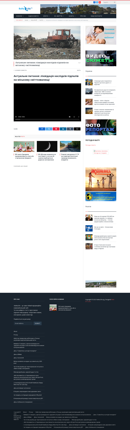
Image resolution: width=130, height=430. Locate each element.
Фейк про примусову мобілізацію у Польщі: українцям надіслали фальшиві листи (27, 339)
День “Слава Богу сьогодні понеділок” (25, 351)
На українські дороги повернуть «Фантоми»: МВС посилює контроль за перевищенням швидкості (104, 92)
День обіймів (18, 354)
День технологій (19, 358)
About (15, 331)
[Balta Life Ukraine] (25, 9)
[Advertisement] (100, 265)
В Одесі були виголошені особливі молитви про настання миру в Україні (104, 246)
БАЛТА (79, 70)
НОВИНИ (19, 16)
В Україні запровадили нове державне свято (27, 391)
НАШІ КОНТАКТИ (96, 16)
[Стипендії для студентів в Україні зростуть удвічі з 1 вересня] (89, 82)
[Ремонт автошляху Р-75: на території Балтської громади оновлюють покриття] (70, 146)
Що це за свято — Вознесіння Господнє (103, 228)
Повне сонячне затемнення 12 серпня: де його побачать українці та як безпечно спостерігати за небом (104, 112)
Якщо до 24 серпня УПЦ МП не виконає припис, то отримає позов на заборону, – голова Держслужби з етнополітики (104, 219)
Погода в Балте (90, 145)
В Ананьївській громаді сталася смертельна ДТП (28, 398)
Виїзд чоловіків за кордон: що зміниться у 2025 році (61, 417)
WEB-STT (16, 419)
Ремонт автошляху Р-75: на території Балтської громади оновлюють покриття (70, 157)
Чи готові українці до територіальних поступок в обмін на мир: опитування (28, 367)
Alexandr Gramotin (21, 70)
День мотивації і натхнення (22, 388)
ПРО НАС (83, 16)
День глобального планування (23, 402)
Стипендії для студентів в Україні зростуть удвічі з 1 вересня (103, 82)
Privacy (16, 335)
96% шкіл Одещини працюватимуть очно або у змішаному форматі (24, 156)
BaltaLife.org (17, 416)
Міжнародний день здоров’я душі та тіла (26, 372)
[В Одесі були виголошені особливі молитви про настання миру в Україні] (89, 246)
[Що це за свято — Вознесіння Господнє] (89, 228)
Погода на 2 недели (100, 153)
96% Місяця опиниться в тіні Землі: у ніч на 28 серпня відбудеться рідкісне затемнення (47, 157)
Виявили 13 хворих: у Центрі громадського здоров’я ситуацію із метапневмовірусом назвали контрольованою (29, 345)
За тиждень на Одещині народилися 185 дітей (28, 395)
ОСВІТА (71, 16)
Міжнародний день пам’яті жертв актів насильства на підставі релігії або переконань (105, 237)
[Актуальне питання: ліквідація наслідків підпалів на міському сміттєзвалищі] (47, 42)
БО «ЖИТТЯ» (58, 16)
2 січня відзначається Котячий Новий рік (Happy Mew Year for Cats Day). (45, 425)
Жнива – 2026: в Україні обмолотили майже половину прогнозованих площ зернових (104, 102)
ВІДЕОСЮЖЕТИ (33, 16)
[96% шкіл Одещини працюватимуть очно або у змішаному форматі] (24, 146)
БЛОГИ (45, 16)
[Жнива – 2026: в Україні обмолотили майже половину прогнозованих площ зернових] (89, 102)
